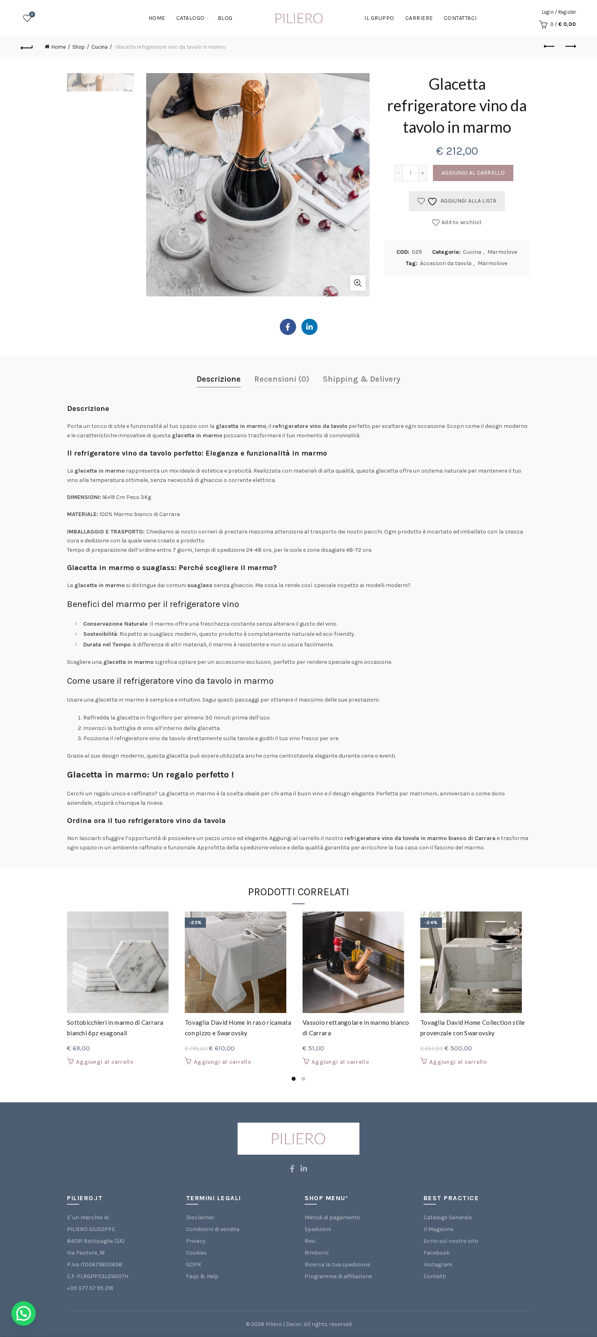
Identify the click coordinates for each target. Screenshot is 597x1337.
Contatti (435, 1276)
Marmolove (502, 251)
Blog (225, 18)
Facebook (437, 1252)
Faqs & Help (202, 1276)
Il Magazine (438, 1229)
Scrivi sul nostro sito (451, 1241)
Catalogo (190, 18)
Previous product (549, 47)
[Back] (27, 47)
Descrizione (219, 379)
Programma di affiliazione (338, 1276)
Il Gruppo (379, 18)
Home (157, 18)
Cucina (99, 47)
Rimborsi (317, 1252)
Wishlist (32, 14)
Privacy (195, 1241)
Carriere (419, 18)
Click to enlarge (358, 283)
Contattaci (460, 18)
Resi (310, 1241)
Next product (570, 47)
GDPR (193, 1264)
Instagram (438, 1264)
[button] (23, 1313)
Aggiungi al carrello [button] (104, 1061)
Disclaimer (200, 1217)
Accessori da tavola (446, 263)
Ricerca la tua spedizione (337, 1264)
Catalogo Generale (448, 1217)
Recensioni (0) (281, 379)
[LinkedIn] (309, 327)
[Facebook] (288, 327)
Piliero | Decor (284, 1324)
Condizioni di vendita (213, 1229)
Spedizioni (318, 1229)
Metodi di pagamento (332, 1217)
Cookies (196, 1252)
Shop (78, 47)
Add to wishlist (461, 222)
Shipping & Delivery (361, 379)
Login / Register (559, 12)
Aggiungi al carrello (473, 172)
